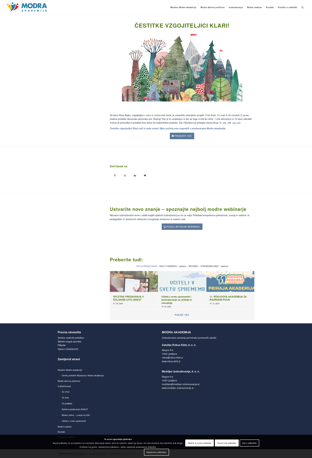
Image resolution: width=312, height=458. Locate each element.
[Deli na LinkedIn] (135, 175)
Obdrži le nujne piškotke (199, 442)
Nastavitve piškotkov (157, 452)
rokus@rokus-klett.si (172, 357)
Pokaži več (182, 314)
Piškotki (61, 345)
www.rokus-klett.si (171, 361)
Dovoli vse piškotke (226, 442)
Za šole (65, 397)
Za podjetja (67, 403)
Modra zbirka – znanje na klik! (76, 415)
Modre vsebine (65, 426)
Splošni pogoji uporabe (69, 341)
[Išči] (302, 7)
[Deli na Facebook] (115, 175)
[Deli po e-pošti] (145, 175)
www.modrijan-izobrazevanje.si (178, 387)
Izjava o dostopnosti (68, 348)
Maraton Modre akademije (70, 369)
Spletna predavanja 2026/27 (75, 409)
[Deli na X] (125, 175)
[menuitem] (183, 7)
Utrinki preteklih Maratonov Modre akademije (83, 375)
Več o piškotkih (249, 442)
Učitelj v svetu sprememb (74, 420)
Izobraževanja (64, 386)
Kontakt (61, 431)
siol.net (236, 122)
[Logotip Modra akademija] (27, 7)
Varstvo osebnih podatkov (71, 337)
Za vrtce (66, 391)
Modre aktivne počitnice (69, 380)
